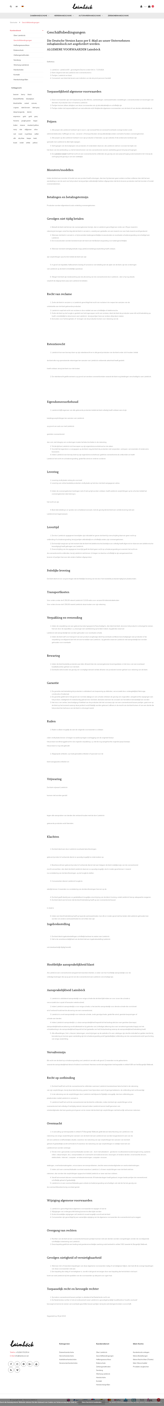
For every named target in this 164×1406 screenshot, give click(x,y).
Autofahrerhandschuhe (90, 16)
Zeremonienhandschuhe (118, 16)
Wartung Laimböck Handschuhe (21, 67)
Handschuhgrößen (21, 79)
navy (15, 129)
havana (16, 121)
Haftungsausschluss (21, 45)
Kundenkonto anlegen (141, 1352)
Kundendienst (15, 30)
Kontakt (17, 75)
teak (35, 138)
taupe (29, 138)
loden (15, 125)
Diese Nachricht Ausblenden (91, 1402)
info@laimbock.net (22, 1356)
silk (14, 138)
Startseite (13, 22)
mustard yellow (33, 125)
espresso (16, 116)
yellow (35, 143)
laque (35, 121)
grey (36, 116)
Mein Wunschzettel (140, 1363)
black (30, 94)
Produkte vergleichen (141, 1367)
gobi (24, 116)
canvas (34, 103)
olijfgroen (28, 129)
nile (20, 129)
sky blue (21, 138)
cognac (16, 107)
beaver (16, 94)
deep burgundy (18, 112)
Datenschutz (19, 50)
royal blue (28, 134)
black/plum (30, 99)
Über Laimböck (19, 35)
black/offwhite (18, 99)
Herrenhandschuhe (63, 16)
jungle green (26, 121)
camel (26, 103)
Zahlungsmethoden (21, 55)
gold (30, 116)
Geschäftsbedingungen (30, 22)
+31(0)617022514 (22, 1352)
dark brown (25, 107)
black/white (17, 103)
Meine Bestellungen (140, 1356)
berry (23, 94)
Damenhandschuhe (38, 16)
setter (36, 134)
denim (29, 112)
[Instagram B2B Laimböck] (17, 1364)
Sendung (17, 60)
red (14, 134)
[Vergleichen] (17, 6)
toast (15, 143)
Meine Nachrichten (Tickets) (143, 1359)
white (28, 143)
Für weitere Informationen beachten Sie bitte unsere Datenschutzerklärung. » (135, 1402)
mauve (22, 125)
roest (20, 134)
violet (22, 143)
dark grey (35, 107)
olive (36, 129)
